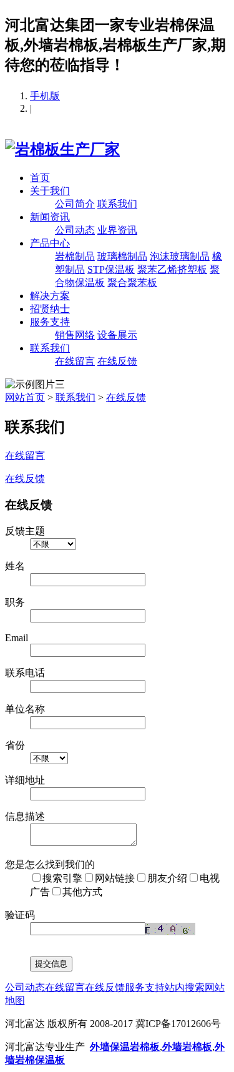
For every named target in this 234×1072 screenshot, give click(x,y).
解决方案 (50, 295)
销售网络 (75, 335)
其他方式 (82, 892)
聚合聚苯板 (132, 282)
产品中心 (50, 243)
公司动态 (75, 230)
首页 (40, 177)
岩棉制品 (75, 256)
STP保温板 (111, 269)
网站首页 (25, 397)
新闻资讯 (50, 217)
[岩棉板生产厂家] (62, 149)
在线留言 (75, 361)
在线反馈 (117, 361)
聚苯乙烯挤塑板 (172, 269)
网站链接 (115, 878)
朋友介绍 (167, 878)
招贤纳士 (50, 308)
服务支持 (50, 322)
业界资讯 (117, 230)
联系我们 (117, 204)
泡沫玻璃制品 (180, 256)
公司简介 (75, 204)
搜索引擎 (62, 878)
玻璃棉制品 (122, 256)
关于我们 (50, 190)
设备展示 (117, 335)
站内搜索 (185, 987)
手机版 (45, 96)
